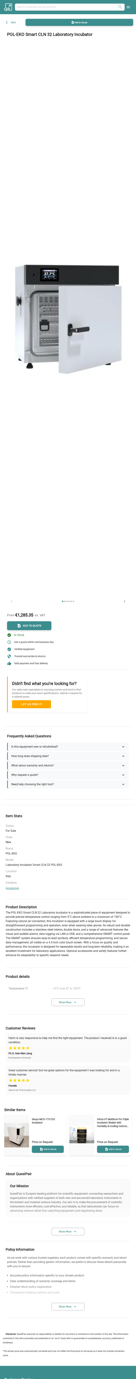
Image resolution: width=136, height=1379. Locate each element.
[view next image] (124, 601)
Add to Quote (80, 22)
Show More (65, 1002)
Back (13, 22)
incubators (12, 888)
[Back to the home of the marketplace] (8, 7)
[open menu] (128, 7)
